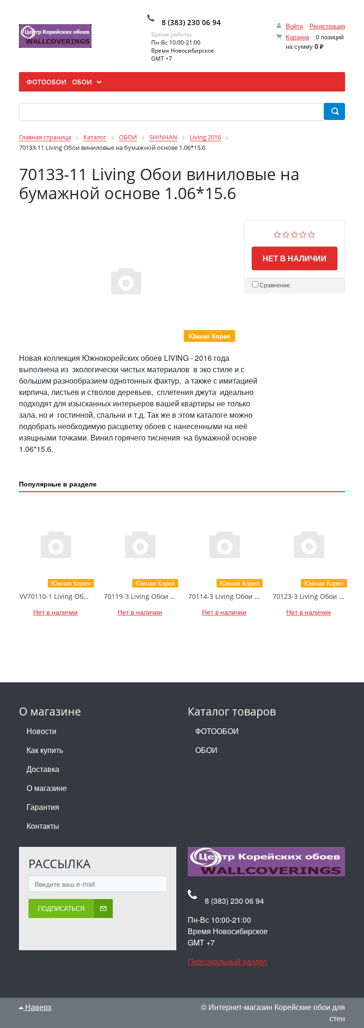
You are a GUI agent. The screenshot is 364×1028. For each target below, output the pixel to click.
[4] (303, 233)
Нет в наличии (295, 258)
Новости (41, 730)
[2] (286, 233)
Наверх (37, 1006)
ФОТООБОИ (217, 730)
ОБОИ (206, 749)
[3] (294, 233)
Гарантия (43, 806)
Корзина (297, 36)
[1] (277, 233)
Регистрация (327, 25)
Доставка (43, 768)
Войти (294, 25)
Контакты (43, 825)
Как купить (45, 749)
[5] (311, 233)
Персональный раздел (227, 961)
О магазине (47, 787)
